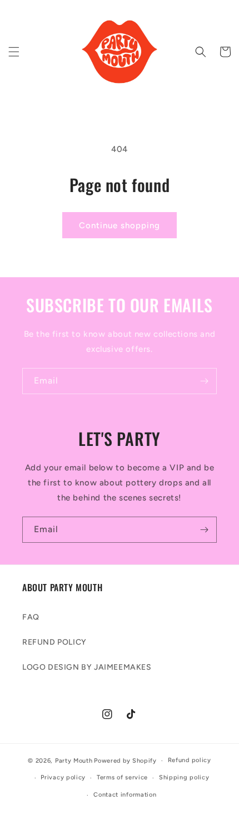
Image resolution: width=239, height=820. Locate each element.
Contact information (124, 794)
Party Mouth (74, 760)
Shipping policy (184, 777)
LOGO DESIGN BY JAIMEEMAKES (87, 667)
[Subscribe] (204, 381)
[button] (14, 52)
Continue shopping (119, 225)
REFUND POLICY (54, 642)
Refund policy (189, 760)
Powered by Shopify (125, 760)
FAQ (30, 617)
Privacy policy (63, 777)
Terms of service (122, 777)
